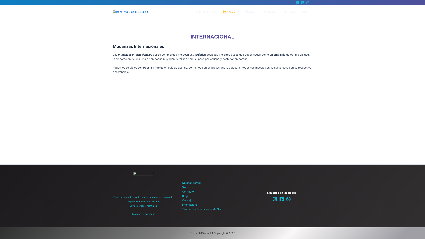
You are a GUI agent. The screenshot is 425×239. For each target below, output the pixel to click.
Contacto (289, 11)
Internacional (190, 204)
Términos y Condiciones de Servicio (204, 209)
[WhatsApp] (307, 2)
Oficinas (249, 11)
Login (305, 11)
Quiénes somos (205, 11)
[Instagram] (302, 2)
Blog (185, 196)
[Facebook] (297, 2)
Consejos (270, 11)
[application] (236, 11)
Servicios (228, 11)
